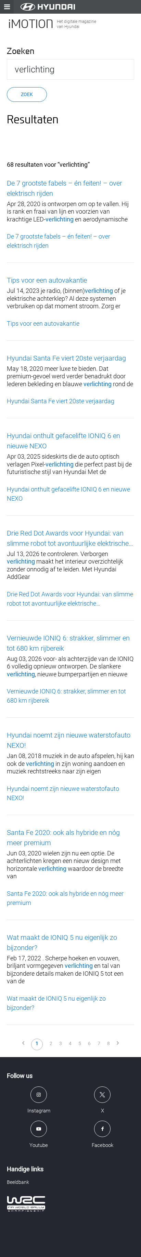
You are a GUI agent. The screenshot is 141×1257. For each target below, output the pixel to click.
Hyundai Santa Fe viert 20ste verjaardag (66, 358)
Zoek (27, 94)
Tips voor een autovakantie (47, 280)
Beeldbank (18, 1182)
